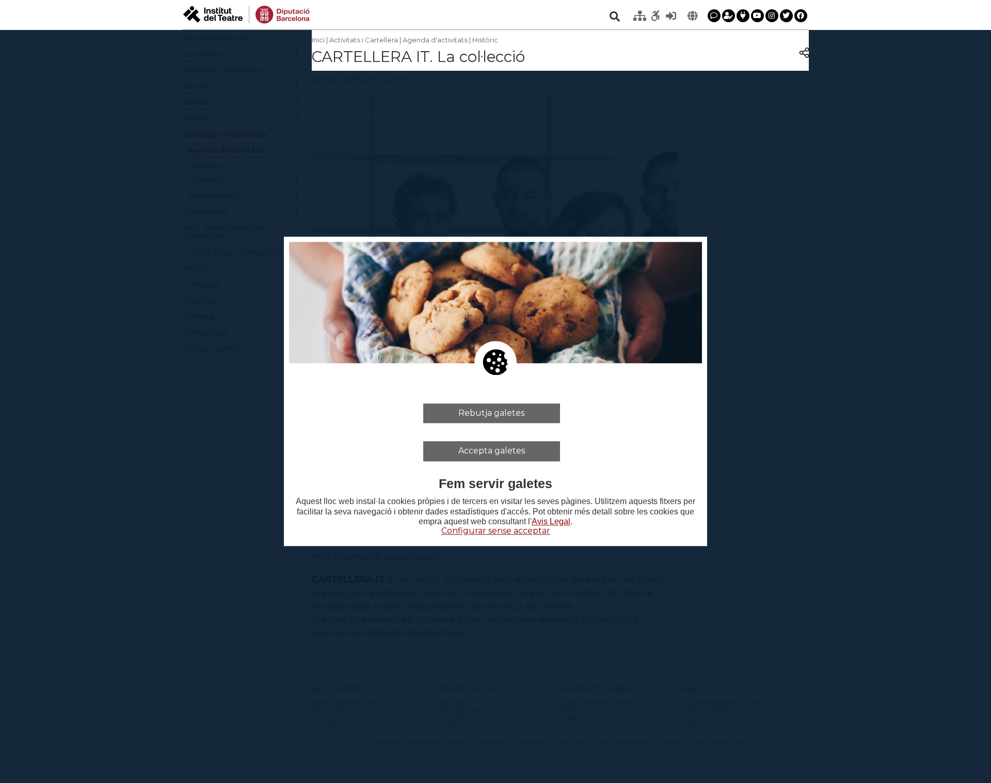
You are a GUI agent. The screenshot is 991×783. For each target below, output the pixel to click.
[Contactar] (714, 15)
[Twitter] (786, 15)
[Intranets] (640, 16)
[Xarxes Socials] (743, 15)
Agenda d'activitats (435, 40)
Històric (485, 40)
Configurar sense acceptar (495, 531)
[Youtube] (757, 15)
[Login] (671, 16)
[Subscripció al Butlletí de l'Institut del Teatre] (728, 15)
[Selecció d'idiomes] (692, 16)
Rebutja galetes (491, 413)
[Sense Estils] (655, 16)
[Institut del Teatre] (246, 14)
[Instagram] (771, 15)
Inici (318, 40)
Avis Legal (551, 521)
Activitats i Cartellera (363, 40)
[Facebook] (800, 15)
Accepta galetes (491, 451)
